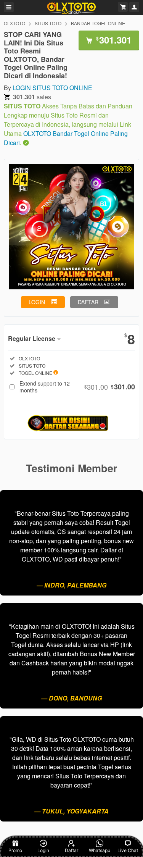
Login (43, 850)
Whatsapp (99, 850)
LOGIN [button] (37, 302)
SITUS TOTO (48, 23)
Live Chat (127, 850)
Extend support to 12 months (77, 387)
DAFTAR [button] (88, 302)
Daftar (71, 850)
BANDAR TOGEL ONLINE (98, 23)
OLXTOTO (14, 23)
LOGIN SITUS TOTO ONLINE (52, 87)
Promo (15, 850)
